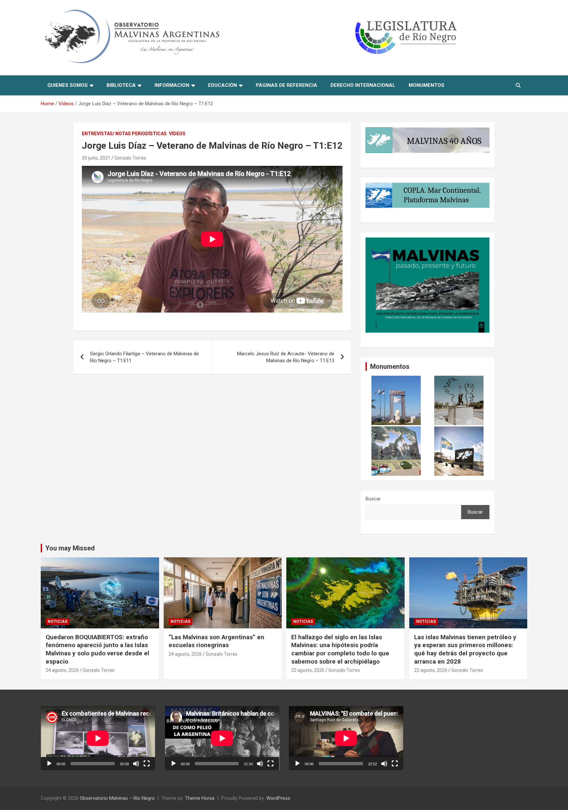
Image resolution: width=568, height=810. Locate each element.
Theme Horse (200, 798)
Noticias (57, 621)
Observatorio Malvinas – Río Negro (117, 798)
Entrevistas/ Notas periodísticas (124, 133)
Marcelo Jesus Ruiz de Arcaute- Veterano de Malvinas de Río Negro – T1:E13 (285, 357)
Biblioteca (121, 85)
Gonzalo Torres (130, 158)
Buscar (373, 499)
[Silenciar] (136, 763)
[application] (98, 738)
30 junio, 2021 (96, 158)
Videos (177, 133)
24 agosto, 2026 (62, 670)
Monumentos (426, 85)
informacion (171, 85)
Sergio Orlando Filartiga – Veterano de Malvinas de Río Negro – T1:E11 (144, 357)
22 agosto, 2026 (307, 670)
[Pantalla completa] (146, 763)
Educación (222, 85)
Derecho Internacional (362, 85)
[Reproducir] (49, 763)
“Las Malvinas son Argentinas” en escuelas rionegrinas (216, 641)
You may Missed (70, 548)
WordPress (278, 798)
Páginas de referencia (286, 85)
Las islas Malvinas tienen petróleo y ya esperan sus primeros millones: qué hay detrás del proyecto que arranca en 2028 (465, 649)
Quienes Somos (67, 85)
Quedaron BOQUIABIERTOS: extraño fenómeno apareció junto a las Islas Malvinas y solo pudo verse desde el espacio (97, 649)
